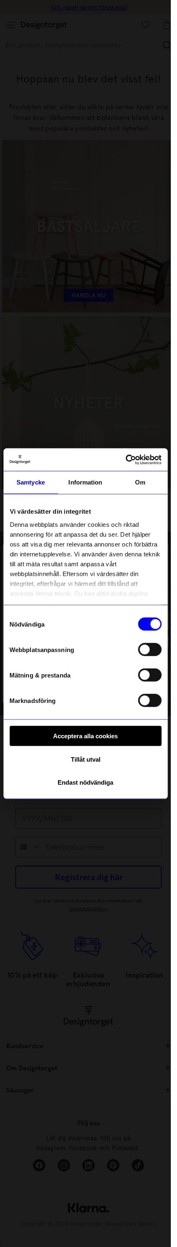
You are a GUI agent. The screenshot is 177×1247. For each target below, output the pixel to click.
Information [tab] (85, 482)
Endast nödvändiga (85, 782)
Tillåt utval (85, 759)
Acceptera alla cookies (85, 736)
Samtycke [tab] (30, 482)
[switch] (149, 649)
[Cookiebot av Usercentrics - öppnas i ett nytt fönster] (125, 459)
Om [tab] (140, 482)
